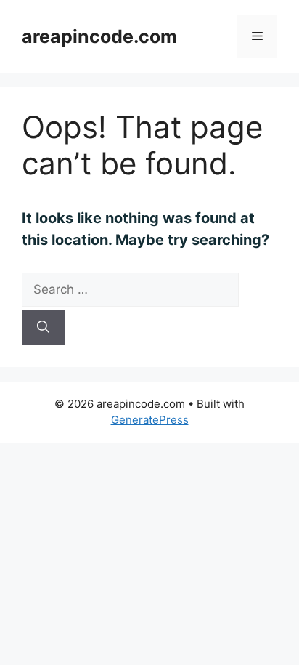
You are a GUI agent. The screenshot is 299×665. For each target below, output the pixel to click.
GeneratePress (150, 420)
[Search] (43, 327)
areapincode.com (99, 36)
